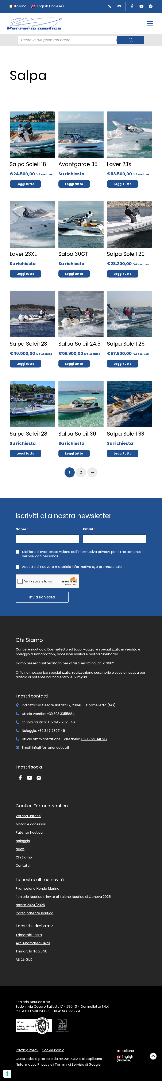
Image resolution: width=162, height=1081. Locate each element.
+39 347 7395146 (61, 722)
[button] (150, 23)
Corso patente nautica (34, 913)
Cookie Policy (53, 1050)
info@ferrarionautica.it (50, 747)
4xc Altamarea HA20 (33, 943)
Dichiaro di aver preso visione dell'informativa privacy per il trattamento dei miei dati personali (81, 554)
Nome (22, 529)
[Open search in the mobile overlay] (81, 40)
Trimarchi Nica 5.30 (31, 951)
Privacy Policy (27, 1050)
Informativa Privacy (33, 1064)
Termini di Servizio (69, 1064)
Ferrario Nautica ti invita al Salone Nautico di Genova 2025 (63, 896)
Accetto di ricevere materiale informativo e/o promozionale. (72, 567)
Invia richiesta (42, 597)
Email (89, 529)
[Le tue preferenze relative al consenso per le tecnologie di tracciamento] (7, 1074)
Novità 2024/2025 (30, 905)
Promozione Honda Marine (37, 888)
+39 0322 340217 (94, 739)
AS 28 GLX (24, 959)
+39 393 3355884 (61, 713)
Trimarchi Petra (29, 934)
